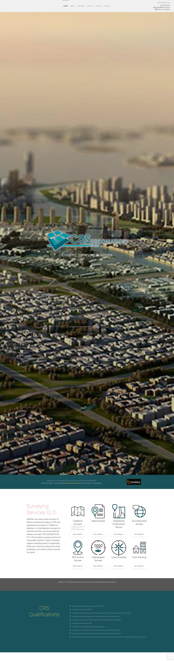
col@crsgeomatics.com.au (162, 7)
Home (65, 6)
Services (80, 6)
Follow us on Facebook (163, 9)
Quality (90, 6)
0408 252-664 (166, 5)
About (72, 6)
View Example (77, 534)
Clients (98, 6)
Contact (107, 6)
